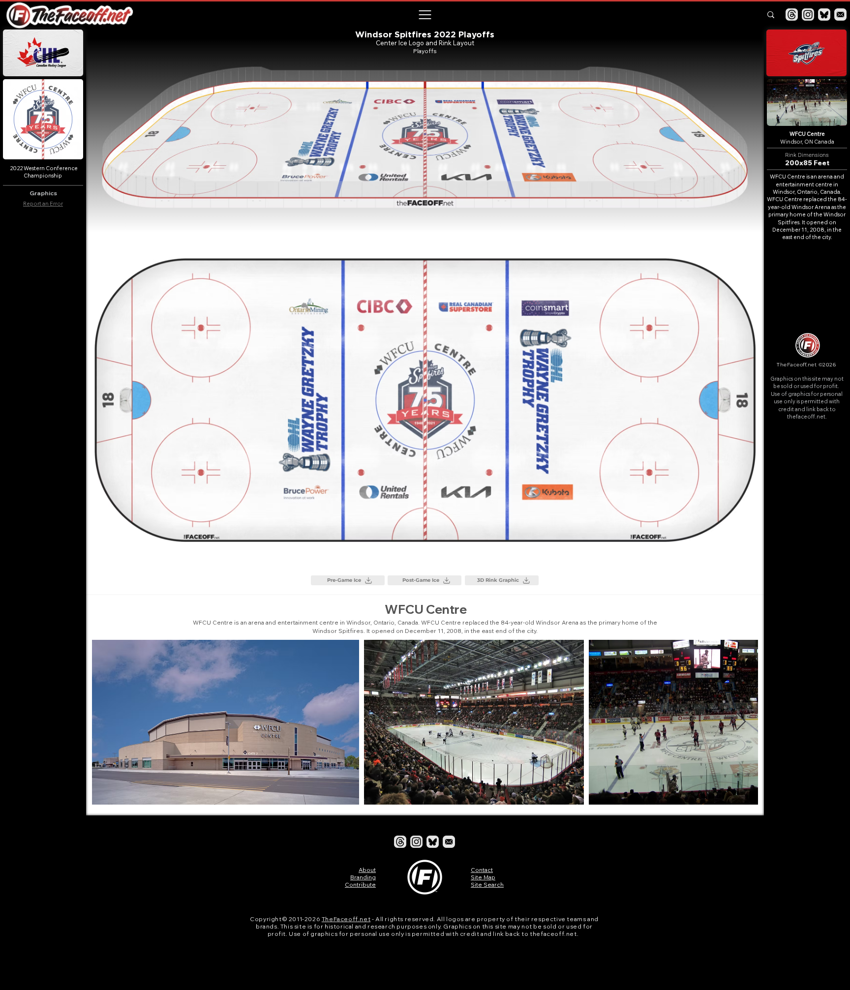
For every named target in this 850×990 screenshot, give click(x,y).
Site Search (487, 884)
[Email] (840, 14)
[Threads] (792, 14)
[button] (424, 15)
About (367, 869)
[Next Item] (741, 722)
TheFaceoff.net (346, 919)
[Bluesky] (824, 14)
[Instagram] (808, 14)
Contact (482, 869)
